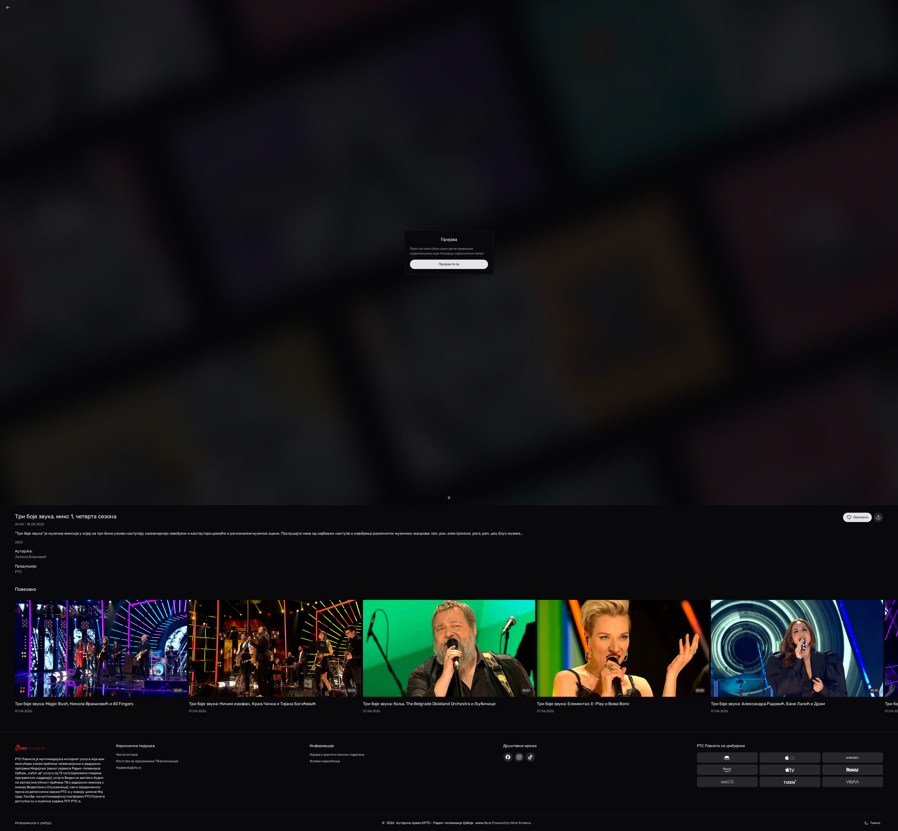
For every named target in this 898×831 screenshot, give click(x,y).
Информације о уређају (33, 823)
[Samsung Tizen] (790, 782)
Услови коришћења (325, 761)
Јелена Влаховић (31, 557)
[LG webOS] (727, 782)
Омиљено (860, 517)
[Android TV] (852, 757)
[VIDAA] (852, 782)
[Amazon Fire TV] (727, 770)
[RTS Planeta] (30, 748)
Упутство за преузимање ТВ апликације (147, 761)
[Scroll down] (449, 498)
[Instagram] (519, 757)
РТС (18, 572)
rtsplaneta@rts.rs (128, 768)
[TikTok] (530, 757)
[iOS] (790, 757)
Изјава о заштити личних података (337, 755)
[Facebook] (508, 757)
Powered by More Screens (511, 823)
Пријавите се (449, 264)
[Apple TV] (790, 770)
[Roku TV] (852, 770)
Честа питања (127, 755)
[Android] (727, 757)
